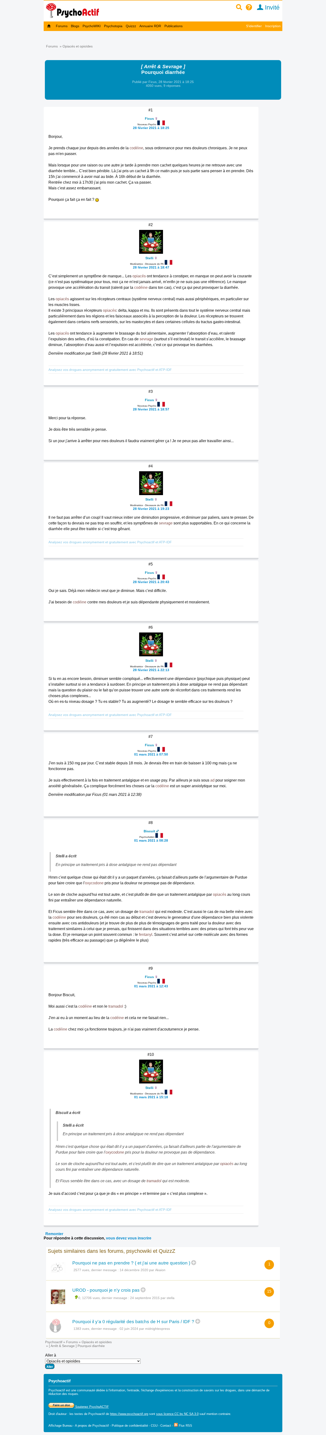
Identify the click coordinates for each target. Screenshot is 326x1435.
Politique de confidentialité (130, 1425)
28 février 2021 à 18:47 (151, 267)
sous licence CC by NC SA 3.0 (177, 1414)
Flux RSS (185, 1425)
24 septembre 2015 (145, 1298)
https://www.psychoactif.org (129, 1414)
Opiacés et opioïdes (78, 46)
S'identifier (254, 26)
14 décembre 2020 (134, 1270)
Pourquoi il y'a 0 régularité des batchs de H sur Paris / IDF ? (133, 1321)
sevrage (146, 339)
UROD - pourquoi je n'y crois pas (106, 1290)
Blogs (75, 26)
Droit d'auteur (57, 1414)
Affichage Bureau (60, 1425)
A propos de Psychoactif (92, 1425)
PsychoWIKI (92, 26)
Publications (173, 26)
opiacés (139, 276)
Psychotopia (113, 26)
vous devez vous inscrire (128, 1238)
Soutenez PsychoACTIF (91, 1407)
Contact (165, 1425)
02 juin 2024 (129, 1329)
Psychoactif (53, 1342)
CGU (154, 1425)
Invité (271, 7)
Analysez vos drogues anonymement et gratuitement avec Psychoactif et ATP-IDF (110, 370)
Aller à (50, 1355)
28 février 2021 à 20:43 (151, 582)
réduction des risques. (63, 1394)
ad (212, 780)
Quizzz (131, 26)
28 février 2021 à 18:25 (151, 128)
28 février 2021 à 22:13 (151, 670)
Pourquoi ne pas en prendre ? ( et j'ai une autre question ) (131, 1262)
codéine (136, 148)
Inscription (273, 26)
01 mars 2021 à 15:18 (151, 1097)
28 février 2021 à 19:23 (151, 509)
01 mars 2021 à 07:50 (151, 754)
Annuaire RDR (150, 26)
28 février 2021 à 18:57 (151, 409)
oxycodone (94, 883)
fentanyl (145, 934)
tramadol (146, 912)
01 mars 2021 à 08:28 (151, 840)
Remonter (54, 1234)
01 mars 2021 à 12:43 (151, 986)
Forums (62, 26)
